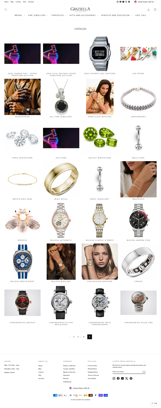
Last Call (140, 15)
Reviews (66, 378)
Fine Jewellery (37, 15)
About (6, 2)
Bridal (19, 15)
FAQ (24, 2)
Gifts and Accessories (83, 15)
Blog (12, 2)
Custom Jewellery (69, 369)
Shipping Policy (93, 372)
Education (66, 375)
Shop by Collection (69, 365)
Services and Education (115, 15)
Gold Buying (67, 382)
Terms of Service (93, 375)
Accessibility (92, 378)
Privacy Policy (92, 365)
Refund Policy (92, 369)
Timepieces (58, 15)
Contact (18, 2)
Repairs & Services (69, 372)
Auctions (31, 2)
